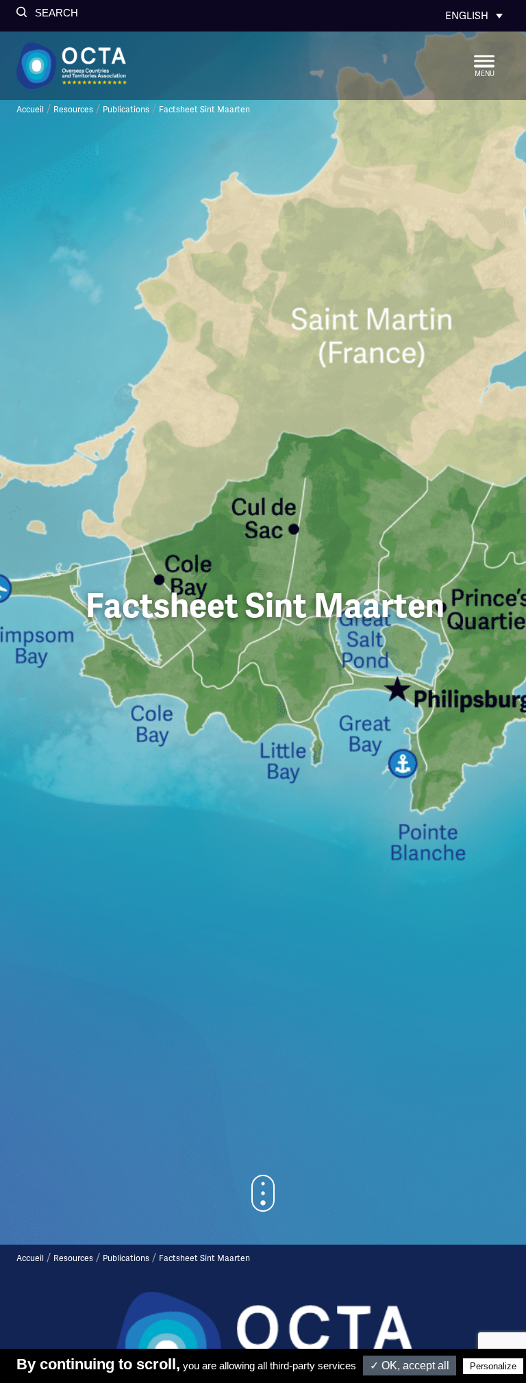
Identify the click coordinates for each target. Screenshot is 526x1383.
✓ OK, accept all (409, 1365)
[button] (47, 12)
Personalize (493, 1366)
